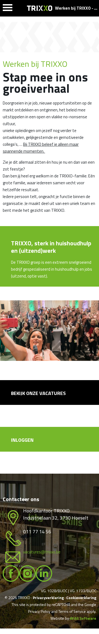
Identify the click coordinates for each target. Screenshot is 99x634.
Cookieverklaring (81, 597)
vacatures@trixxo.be (42, 552)
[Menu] (7, 9)
